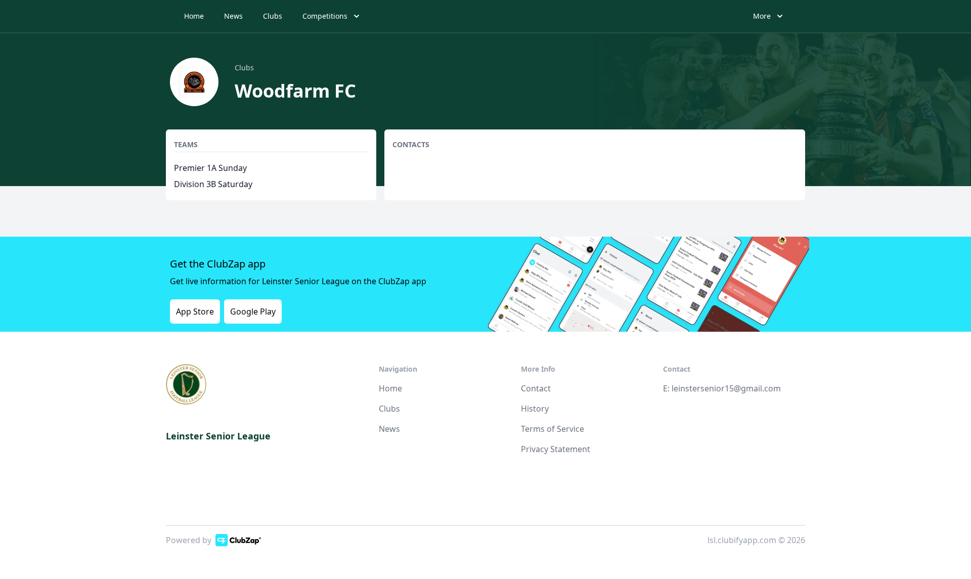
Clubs (272, 16)
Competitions (324, 16)
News (233, 16)
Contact (536, 388)
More (762, 16)
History (535, 408)
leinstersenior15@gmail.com (726, 388)
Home (194, 16)
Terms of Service (552, 428)
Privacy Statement (555, 449)
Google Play (253, 311)
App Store (195, 311)
